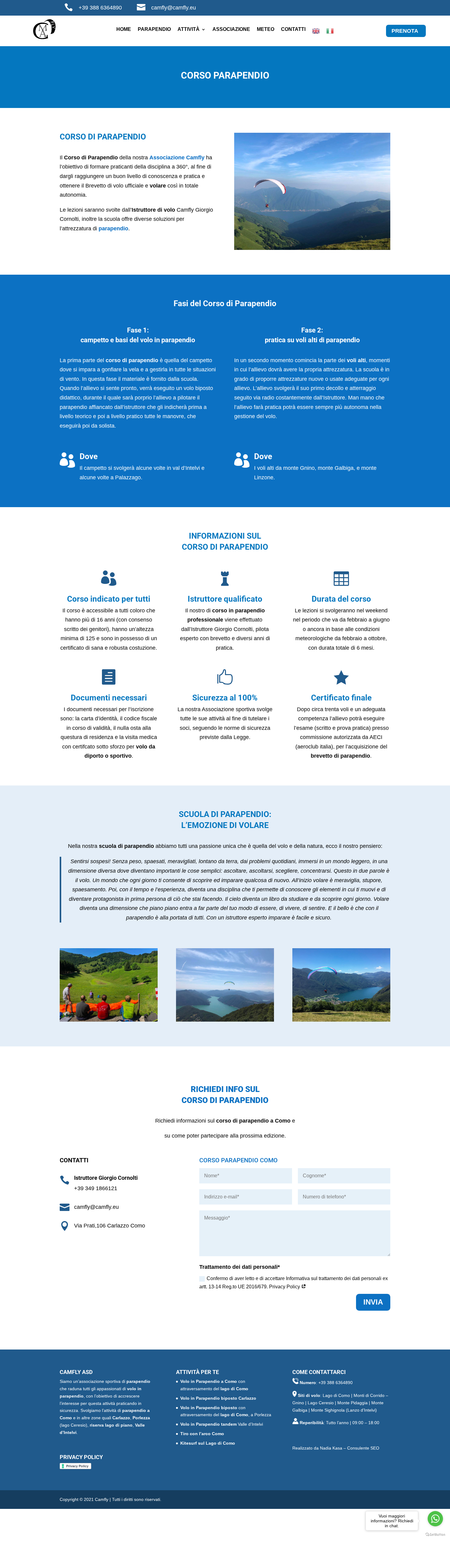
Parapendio (154, 29)
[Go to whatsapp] (435, 1518)
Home (123, 29)
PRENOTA (405, 31)
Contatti (293, 29)
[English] (316, 32)
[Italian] (330, 32)
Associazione (231, 29)
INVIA (373, 1302)
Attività (189, 29)
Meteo (265, 29)
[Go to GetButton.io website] (435, 1535)
